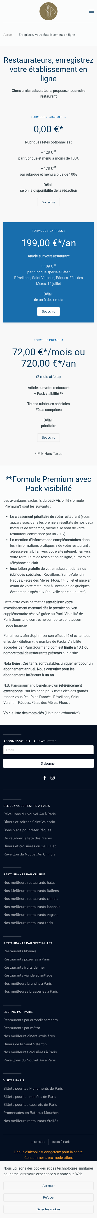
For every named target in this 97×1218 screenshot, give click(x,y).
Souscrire (48, 202)
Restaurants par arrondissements (30, 1019)
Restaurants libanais (20, 951)
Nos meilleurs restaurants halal (29, 882)
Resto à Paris (61, 1142)
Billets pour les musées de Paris (29, 1096)
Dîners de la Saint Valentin (25, 1044)
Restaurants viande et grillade (27, 975)
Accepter (48, 1186)
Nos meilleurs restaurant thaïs (28, 922)
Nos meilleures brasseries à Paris (30, 991)
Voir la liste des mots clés (23, 713)
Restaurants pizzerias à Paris (26, 959)
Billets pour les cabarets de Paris (30, 1104)
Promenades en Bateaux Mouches (31, 1112)
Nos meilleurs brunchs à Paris (27, 983)
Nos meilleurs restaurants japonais (31, 906)
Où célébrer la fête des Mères (27, 838)
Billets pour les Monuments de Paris (33, 1088)
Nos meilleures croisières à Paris (30, 1052)
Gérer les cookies (48, 1209)
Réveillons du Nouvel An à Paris (29, 814)
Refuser (48, 1197)
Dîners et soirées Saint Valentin (29, 821)
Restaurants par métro (21, 1027)
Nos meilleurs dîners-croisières (29, 1036)
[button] (91, 11)
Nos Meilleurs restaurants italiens (31, 890)
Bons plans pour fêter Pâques (27, 830)
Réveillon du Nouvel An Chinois (29, 854)
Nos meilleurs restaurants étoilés (30, 1120)
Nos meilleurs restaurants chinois (30, 898)
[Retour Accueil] (48, 11)
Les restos (38, 1142)
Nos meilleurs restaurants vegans (30, 914)
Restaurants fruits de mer (24, 967)
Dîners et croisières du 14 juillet (29, 846)
